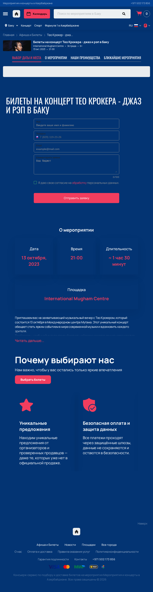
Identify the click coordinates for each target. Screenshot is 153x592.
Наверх (142, 523)
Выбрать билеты (33, 380)
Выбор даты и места (26, 58)
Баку (11, 25)
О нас (18, 552)
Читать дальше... (29, 340)
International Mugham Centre (48, 46)
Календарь (40, 13)
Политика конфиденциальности (117, 552)
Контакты (80, 559)
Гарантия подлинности (53, 559)
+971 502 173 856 (140, 3)
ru (131, 25)
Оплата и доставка (39, 552)
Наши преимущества (85, 58)
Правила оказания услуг (74, 552)
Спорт (38, 25)
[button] (37, 137)
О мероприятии (56, 58)
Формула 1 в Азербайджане (62, 25)
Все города (109, 545)
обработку (79, 183)
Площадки (89, 545)
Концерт (26, 25)
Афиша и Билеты (48, 545)
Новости (70, 545)
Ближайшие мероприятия (122, 58)
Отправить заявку (76, 198)
